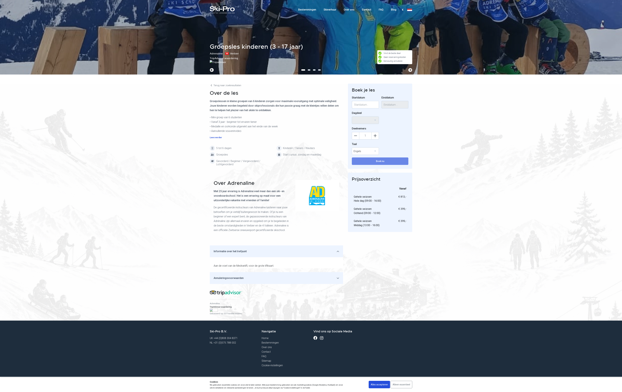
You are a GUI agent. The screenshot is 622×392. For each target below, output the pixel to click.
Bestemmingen (307, 9)
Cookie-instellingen (272, 365)
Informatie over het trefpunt (230, 251)
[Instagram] (321, 338)
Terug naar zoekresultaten (227, 85)
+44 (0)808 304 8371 (226, 338)
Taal (354, 144)
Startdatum (358, 97)
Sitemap (266, 360)
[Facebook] (315, 338)
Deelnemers (359, 128)
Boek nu (380, 161)
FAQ (381, 9)
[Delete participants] (355, 135)
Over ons (349, 9)
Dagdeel (357, 113)
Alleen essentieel (401, 384)
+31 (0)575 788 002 (224, 342)
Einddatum (387, 97)
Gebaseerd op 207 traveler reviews (226, 313)
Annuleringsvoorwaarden (229, 278)
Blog (393, 9)
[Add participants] (375, 135)
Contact (366, 9)
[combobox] (402, 9)
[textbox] (402, 9)
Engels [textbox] (357, 151)
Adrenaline (215, 303)
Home (265, 338)
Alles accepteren (379, 384)
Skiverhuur (330, 9)
